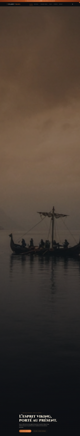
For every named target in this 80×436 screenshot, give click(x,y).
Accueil (31, 4)
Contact (61, 4)
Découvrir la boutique (25, 431)
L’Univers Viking (43, 4)
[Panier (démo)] (73, 4)
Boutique (36, 4)
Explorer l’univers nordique (39, 431)
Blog (50, 4)
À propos (56, 4)
